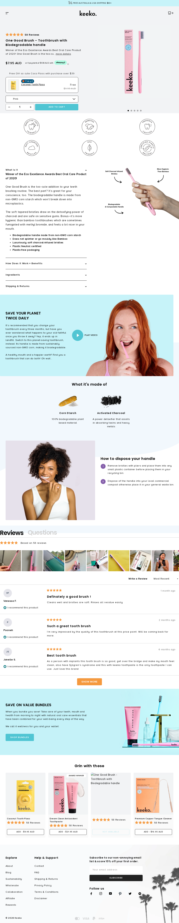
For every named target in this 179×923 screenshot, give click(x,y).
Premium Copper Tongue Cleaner (153, 818)
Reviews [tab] (12, 533)
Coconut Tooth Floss (18, 818)
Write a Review (140, 579)
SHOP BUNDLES (19, 737)
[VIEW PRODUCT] (25, 794)
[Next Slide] (176, 560)
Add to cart (57, 107)
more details (63, 54)
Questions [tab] (42, 533)
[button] (22, 35)
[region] (89, 560)
